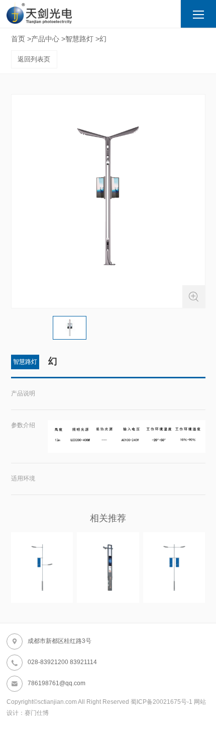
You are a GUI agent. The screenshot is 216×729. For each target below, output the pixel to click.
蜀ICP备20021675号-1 (161, 701)
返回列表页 (34, 59)
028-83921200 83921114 (54, 663)
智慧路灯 (79, 39)
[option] (108, 201)
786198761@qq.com (48, 684)
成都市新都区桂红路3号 (51, 641)
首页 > (21, 39)
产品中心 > (48, 39)
